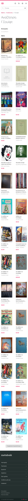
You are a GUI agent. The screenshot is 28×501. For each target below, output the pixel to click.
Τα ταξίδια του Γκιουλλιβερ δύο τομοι (5, 300)
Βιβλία (3, 12)
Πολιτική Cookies (4, 494)
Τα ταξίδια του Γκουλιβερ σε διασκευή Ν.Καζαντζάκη (4, 328)
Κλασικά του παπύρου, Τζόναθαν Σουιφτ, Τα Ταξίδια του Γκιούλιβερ (6, 56)
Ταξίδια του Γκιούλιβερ (18, 217)
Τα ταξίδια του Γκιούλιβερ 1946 (20, 381)
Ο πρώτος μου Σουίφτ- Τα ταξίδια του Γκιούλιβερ (5, 137)
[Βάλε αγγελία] (15, 3)
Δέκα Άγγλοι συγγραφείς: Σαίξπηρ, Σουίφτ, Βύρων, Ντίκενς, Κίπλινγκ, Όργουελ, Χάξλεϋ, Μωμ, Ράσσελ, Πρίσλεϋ (6, 84)
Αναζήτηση (9, 12)
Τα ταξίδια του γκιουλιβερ (4, 381)
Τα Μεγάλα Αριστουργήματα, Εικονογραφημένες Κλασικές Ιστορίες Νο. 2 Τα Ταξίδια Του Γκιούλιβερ (21, 300)
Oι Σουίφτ (18, 109)
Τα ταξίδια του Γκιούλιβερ (4, 217)
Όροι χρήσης (3, 491)
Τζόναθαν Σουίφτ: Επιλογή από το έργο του (21, 84)
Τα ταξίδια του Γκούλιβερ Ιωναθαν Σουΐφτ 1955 (21, 56)
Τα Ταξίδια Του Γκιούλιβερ (4, 437)
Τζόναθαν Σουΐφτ (20, 162)
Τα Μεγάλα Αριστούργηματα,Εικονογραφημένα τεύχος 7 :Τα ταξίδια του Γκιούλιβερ (21, 409)
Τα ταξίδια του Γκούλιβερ (19, 272)
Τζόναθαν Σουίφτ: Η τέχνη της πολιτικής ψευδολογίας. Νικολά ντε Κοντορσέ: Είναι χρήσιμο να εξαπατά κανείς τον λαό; (6, 163)
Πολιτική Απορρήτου (5, 492)
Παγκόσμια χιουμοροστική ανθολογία (5, 191)
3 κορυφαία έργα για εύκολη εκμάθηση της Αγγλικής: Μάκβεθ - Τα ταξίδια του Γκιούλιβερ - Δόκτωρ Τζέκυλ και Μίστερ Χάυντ (21, 245)
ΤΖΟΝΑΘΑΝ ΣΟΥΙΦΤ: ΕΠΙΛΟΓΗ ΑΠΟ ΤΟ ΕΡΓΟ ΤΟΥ (21, 137)
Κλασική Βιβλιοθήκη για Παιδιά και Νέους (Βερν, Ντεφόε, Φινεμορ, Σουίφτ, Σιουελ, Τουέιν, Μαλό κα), (6, 110)
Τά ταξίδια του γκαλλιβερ (19, 328)
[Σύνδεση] (22, 3)
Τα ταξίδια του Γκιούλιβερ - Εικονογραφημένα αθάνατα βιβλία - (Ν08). (6, 272)
